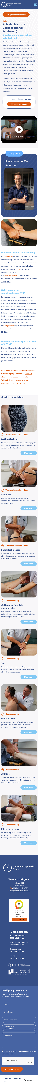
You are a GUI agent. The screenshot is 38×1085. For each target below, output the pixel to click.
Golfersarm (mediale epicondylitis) (12, 606)
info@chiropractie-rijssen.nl (20, 891)
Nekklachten (8, 718)
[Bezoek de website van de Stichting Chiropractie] (19, 972)
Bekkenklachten (9, 439)
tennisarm (7, 275)
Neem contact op (12, 1069)
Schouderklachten (10, 549)
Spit (3, 663)
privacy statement (18, 1051)
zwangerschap (8, 326)
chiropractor (8, 256)
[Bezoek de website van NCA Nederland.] (19, 966)
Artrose (5, 773)
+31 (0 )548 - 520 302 (20, 888)
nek (18, 269)
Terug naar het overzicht (16, 14)
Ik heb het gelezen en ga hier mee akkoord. (19, 1052)
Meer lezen (28, 453)
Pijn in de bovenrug (11, 829)
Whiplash (6, 494)
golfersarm (16, 275)
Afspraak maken (20, 104)
